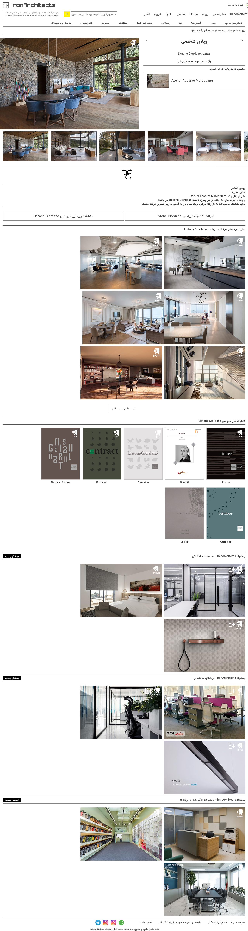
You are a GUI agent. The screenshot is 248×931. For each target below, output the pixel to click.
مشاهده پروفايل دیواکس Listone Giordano (63, 216)
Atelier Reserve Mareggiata (191, 80)
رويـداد (194, 14)
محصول (181, 14)
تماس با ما (146, 923)
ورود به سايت (235, 5)
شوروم (157, 14)
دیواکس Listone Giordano (194, 54)
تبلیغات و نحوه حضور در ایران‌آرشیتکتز (180, 923)
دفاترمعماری (219, 14)
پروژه (205, 14)
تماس (146, 14)
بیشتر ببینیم (12, 556)
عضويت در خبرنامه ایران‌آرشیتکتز (226, 923)
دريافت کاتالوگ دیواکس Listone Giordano (185, 216)
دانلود (169, 14)
